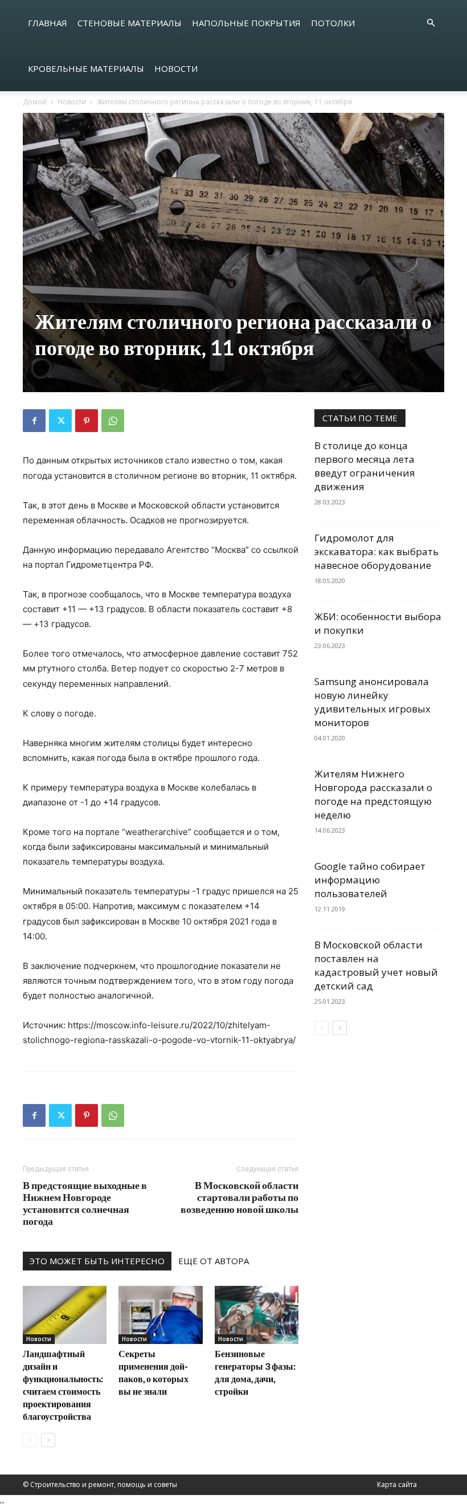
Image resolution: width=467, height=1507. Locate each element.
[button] (430, 23)
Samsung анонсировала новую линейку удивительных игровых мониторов (372, 702)
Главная (47, 22)
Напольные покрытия (246, 22)
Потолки (333, 22)
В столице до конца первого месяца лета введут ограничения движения (364, 466)
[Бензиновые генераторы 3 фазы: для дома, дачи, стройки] (256, 1314)
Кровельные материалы (86, 68)
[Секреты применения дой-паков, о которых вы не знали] (160, 1314)
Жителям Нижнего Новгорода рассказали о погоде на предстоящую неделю (373, 794)
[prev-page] (30, 1440)
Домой (35, 102)
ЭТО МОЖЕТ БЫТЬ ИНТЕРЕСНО (97, 1260)
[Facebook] (34, 420)
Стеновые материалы (129, 22)
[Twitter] (60, 420)
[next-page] (48, 1440)
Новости (176, 68)
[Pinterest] (86, 420)
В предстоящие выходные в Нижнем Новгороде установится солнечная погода (85, 1203)
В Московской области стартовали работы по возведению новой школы (239, 1197)
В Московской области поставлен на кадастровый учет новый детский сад (376, 965)
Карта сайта (397, 1484)
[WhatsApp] (112, 420)
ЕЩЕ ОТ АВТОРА (213, 1260)
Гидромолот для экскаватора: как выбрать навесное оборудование (376, 551)
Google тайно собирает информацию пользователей (369, 880)
